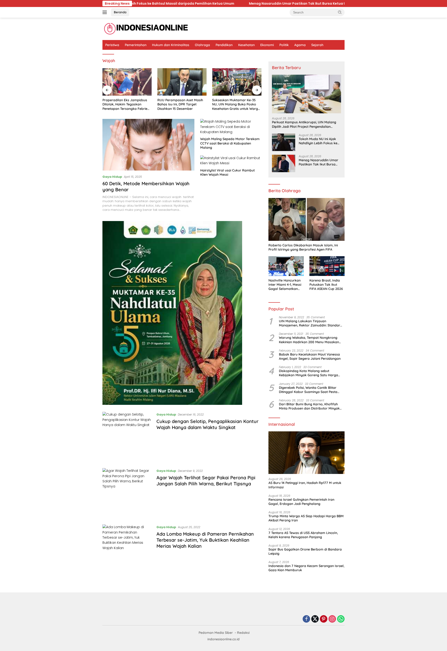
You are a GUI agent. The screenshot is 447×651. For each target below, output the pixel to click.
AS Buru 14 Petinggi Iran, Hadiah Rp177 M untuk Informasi (304, 485)
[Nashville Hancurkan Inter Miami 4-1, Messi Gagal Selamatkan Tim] (286, 266)
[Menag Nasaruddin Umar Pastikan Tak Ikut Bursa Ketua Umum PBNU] (283, 163)
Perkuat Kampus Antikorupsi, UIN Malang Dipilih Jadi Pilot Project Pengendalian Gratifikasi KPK (304, 124)
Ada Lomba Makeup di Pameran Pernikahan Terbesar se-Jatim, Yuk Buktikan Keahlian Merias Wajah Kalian (205, 540)
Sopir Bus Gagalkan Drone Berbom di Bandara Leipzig (305, 551)
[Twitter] (315, 619)
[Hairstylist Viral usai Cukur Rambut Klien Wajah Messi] (230, 160)
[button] (340, 12)
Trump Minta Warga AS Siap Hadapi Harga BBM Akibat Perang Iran (306, 518)
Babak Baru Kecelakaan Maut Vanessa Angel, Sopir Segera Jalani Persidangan (310, 356)
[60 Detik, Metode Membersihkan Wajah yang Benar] (148, 145)
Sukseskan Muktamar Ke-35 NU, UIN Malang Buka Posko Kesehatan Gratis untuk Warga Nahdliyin (236, 104)
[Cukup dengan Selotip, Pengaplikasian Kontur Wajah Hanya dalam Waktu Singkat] (127, 436)
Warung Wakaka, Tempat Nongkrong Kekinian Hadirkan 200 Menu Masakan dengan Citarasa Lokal (309, 340)
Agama (300, 45)
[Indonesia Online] (146, 28)
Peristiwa (112, 45)
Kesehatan (246, 45)
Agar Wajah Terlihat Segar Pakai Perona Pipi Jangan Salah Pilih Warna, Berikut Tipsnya (205, 481)
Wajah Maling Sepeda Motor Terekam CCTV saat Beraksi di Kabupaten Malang (230, 143)
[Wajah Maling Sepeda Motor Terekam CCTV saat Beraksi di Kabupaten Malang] (230, 126)
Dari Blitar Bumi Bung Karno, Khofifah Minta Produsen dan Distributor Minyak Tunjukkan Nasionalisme (309, 406)
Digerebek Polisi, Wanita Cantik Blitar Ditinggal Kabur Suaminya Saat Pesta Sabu (308, 390)
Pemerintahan (135, 45)
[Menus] (105, 12)
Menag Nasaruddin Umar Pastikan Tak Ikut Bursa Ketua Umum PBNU (229, 3)
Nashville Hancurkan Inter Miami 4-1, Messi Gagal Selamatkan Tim (284, 284)
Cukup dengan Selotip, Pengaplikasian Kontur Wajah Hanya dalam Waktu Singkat (207, 424)
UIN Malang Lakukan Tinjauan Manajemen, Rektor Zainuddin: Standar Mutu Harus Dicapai (309, 323)
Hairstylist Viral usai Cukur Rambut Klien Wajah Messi (227, 172)
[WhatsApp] (341, 619)
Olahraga (202, 45)
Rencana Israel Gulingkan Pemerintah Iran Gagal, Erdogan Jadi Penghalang (301, 501)
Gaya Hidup (112, 176)
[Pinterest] (323, 619)
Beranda (120, 12)
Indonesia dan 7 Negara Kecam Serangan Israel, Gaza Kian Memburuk (306, 568)
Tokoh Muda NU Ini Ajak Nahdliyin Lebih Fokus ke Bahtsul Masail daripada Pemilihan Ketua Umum (318, 141)
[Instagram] (332, 619)
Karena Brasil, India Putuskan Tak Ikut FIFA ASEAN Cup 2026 (326, 284)
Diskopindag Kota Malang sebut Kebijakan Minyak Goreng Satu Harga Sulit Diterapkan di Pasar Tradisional (308, 373)
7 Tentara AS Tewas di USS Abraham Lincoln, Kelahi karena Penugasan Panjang (303, 535)
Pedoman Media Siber (216, 633)
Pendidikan (224, 45)
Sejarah (317, 45)
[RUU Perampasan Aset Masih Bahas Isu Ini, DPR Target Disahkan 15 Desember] (182, 82)
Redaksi (243, 633)
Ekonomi (267, 45)
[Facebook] (306, 619)
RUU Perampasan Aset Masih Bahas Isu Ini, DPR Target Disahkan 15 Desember (180, 104)
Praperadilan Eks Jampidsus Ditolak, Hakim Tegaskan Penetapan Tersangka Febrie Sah (124, 104)
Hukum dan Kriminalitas (170, 45)
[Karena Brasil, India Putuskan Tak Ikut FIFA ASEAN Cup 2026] (327, 266)
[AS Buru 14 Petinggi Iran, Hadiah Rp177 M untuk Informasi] (306, 452)
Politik (284, 45)
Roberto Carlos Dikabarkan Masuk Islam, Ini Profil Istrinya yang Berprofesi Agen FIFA (303, 247)
